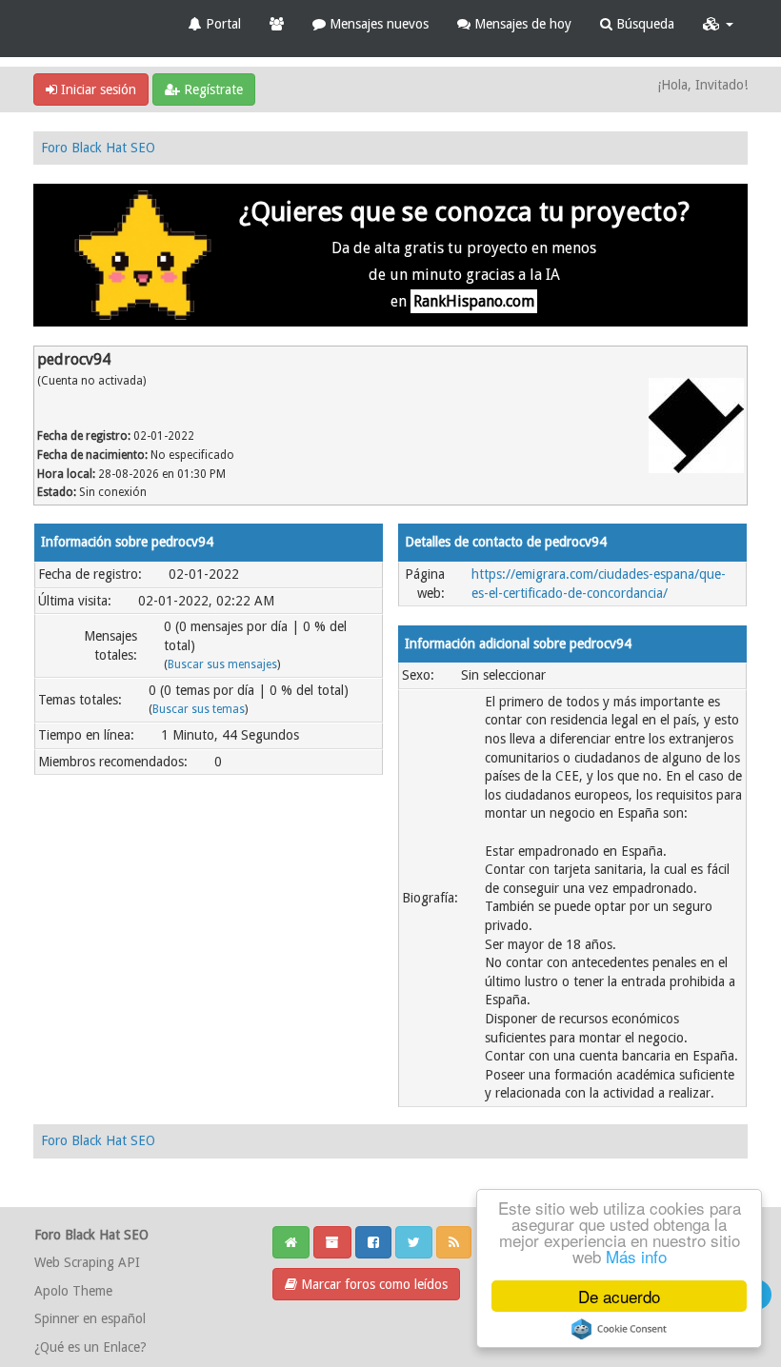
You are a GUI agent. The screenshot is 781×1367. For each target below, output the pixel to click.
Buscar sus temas (198, 709)
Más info (636, 1256)
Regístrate (211, 89)
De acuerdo (619, 1296)
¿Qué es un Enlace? (90, 1347)
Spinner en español (90, 1318)
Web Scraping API (87, 1262)
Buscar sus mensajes (222, 664)
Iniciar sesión (96, 89)
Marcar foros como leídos (372, 1284)
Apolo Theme (73, 1290)
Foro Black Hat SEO (98, 147)
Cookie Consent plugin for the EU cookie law (619, 1328)
